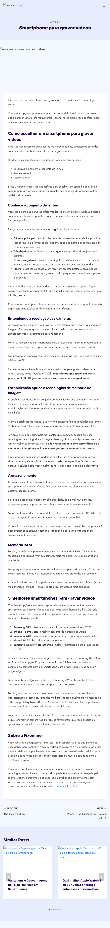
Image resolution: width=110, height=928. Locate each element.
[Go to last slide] (8, 877)
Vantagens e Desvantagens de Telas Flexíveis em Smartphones (27, 885)
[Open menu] (104, 5)
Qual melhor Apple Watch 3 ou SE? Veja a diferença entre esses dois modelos (81, 885)
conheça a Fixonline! (66, 786)
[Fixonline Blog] (19, 5)
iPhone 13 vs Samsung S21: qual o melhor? (87, 813)
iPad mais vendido (14, 811)
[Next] (101, 877)
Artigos (55, 22)
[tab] (49, 909)
